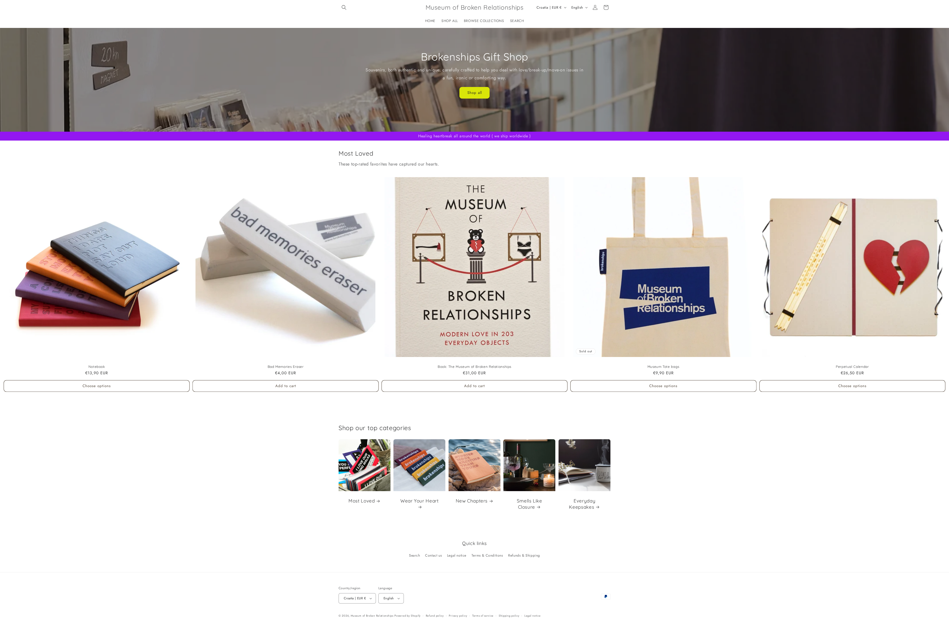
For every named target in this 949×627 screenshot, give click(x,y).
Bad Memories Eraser (286, 366)
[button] (344, 7)
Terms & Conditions (487, 555)
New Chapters (471, 501)
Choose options (97, 386)
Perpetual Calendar (852, 366)
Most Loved (361, 501)
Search (414, 555)
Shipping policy (509, 616)
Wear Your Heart (419, 501)
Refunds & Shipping (524, 555)
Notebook (96, 366)
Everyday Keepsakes (582, 504)
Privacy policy (458, 616)
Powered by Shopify (407, 616)
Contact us (433, 555)
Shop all (474, 92)
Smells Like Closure (529, 504)
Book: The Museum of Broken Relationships (474, 366)
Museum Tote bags (663, 366)
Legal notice (456, 555)
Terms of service (483, 616)
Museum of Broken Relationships (372, 616)
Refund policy (435, 616)
